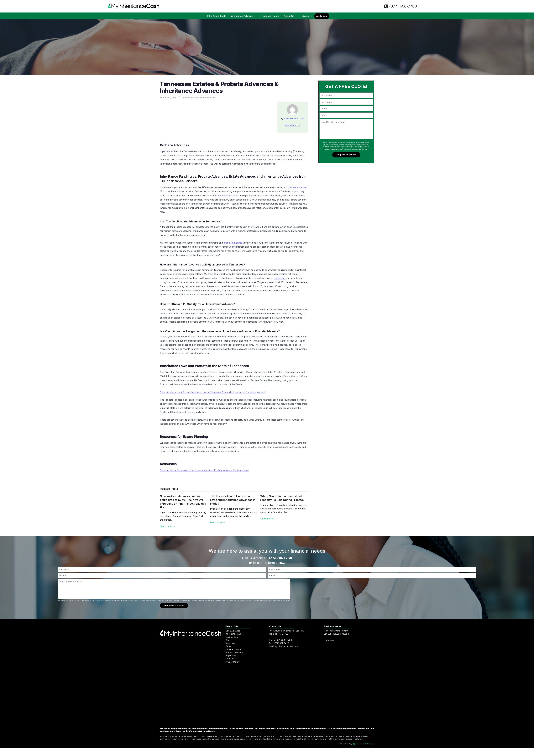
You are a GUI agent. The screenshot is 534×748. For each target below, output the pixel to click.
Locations (230, 664)
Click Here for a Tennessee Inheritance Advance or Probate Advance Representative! (204, 470)
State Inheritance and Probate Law (199, 97)
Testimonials (231, 642)
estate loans (280, 278)
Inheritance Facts (234, 639)
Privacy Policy (232, 667)
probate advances (297, 187)
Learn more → (167, 526)
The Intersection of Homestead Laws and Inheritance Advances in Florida (232, 499)
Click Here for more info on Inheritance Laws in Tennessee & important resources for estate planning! (213, 392)
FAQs (228, 652)
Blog (227, 646)
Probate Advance (234, 658)
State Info (230, 649)
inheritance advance (227, 195)
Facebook (329, 646)
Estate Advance (233, 655)
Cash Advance (232, 636)
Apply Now (231, 661)
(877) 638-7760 (403, 6)
